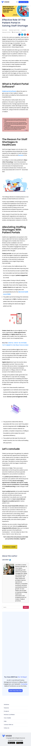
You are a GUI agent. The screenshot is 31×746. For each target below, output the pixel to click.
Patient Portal (18, 32)
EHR (14, 32)
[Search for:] (11, 607)
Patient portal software (9, 91)
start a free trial (23, 2)
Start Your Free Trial (15, 690)
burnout (20, 155)
